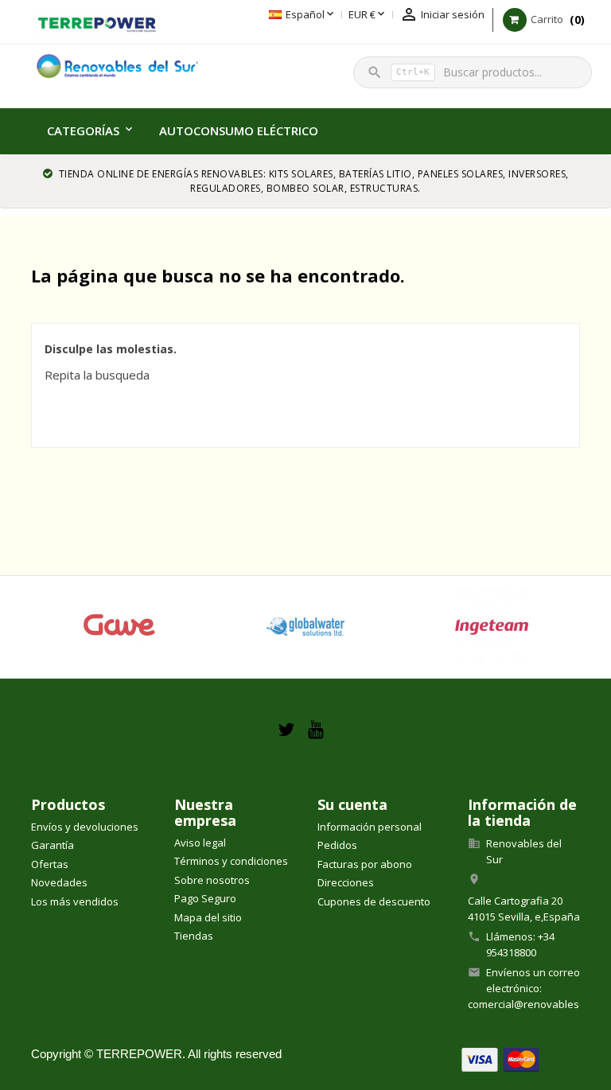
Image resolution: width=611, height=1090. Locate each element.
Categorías (83, 130)
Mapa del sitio (208, 917)
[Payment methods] (500, 1058)
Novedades (59, 882)
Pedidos (337, 845)
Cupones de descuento (373, 901)
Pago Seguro (205, 898)
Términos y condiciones (231, 861)
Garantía (52, 845)
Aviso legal (200, 842)
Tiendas (193, 935)
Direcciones (345, 882)
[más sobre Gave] (119, 627)
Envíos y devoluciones (84, 826)
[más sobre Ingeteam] (491, 627)
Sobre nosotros (212, 880)
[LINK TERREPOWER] (96, 22)
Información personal (369, 826)
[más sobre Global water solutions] (305, 627)
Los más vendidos (75, 901)
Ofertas (49, 864)
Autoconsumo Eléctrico (238, 130)
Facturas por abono (364, 864)
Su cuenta (352, 804)
